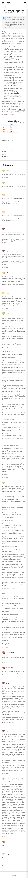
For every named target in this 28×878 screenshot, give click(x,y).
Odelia (10, 56)
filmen (12, 58)
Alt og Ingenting (14, 93)
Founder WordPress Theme (11, 874)
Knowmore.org (12, 54)
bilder (18, 66)
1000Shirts (13, 85)
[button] (6, 124)
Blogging (13, 140)
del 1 (10, 72)
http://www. (21, 429)
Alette (7, 170)
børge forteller (6, 2)
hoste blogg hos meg (17, 92)
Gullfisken (8, 195)
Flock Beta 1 (5, 156)
